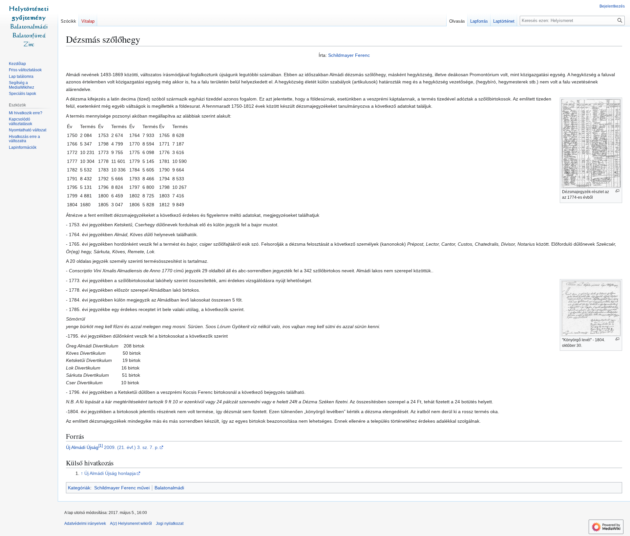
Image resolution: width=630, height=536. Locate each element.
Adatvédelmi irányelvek (85, 523)
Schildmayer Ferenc (349, 55)
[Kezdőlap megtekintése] (29, 26)
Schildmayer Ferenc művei (122, 487)
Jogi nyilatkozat (169, 523)
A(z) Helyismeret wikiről (131, 523)
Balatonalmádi (169, 487)
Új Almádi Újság (82, 447)
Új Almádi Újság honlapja (110, 473)
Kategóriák (79, 487)
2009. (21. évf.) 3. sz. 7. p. (131, 447)
